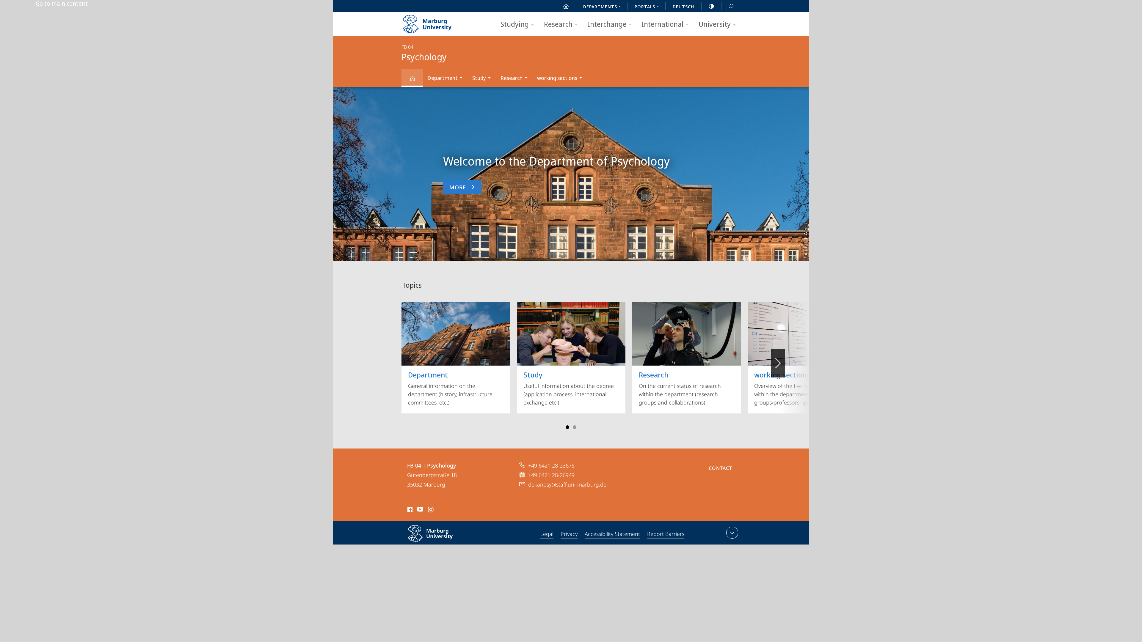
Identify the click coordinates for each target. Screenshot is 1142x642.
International (662, 24)
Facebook (409, 510)
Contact (720, 468)
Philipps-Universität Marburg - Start (438, 22)
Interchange (607, 24)
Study (479, 77)
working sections (557, 77)
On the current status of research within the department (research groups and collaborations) (680, 388)
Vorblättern (778, 363)
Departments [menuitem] (600, 7)
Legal (546, 533)
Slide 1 (567, 427)
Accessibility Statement (612, 533)
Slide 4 (574, 427)
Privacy (569, 533)
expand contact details (732, 533)
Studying (515, 24)
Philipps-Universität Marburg (441, 543)
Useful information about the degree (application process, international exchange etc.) (568, 388)
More (457, 187)
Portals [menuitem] (645, 7)
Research (558, 24)
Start (566, 6)
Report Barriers (665, 533)
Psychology (412, 78)
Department (442, 77)
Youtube (419, 510)
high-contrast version (711, 6)
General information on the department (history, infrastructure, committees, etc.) (451, 388)
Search (731, 6)
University (715, 24)
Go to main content (62, 3)
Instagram (431, 510)
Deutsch (683, 7)
